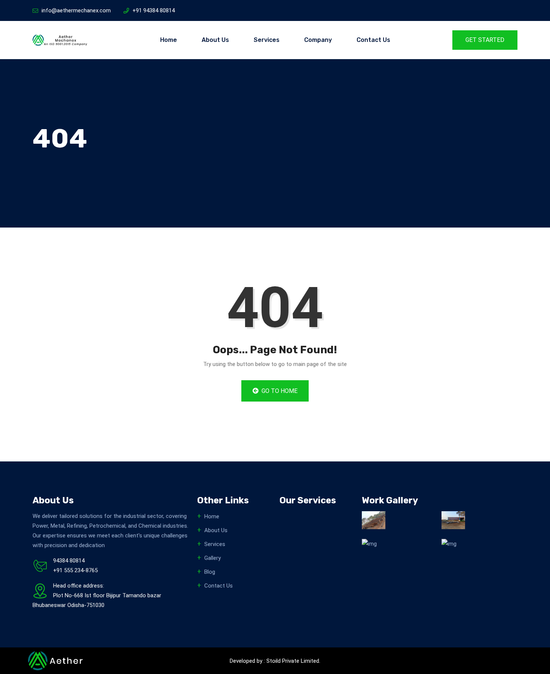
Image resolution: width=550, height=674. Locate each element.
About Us (215, 39)
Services (266, 39)
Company (318, 39)
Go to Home (278, 390)
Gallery (212, 558)
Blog (209, 571)
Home (168, 39)
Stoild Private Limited (292, 661)
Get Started (484, 39)
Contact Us (373, 39)
